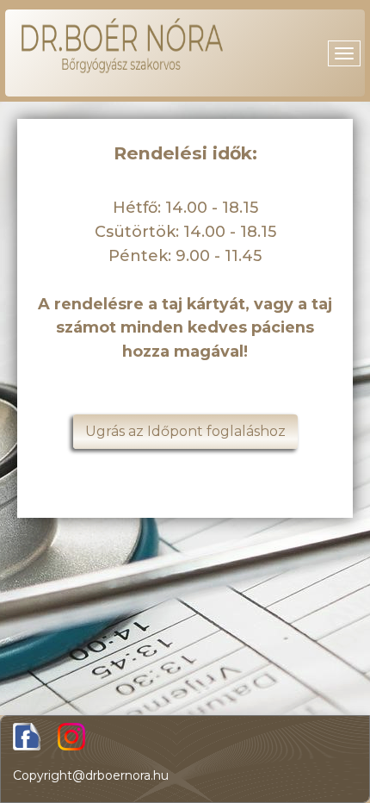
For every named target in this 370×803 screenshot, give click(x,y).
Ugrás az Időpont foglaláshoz (185, 431)
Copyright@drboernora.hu (91, 775)
